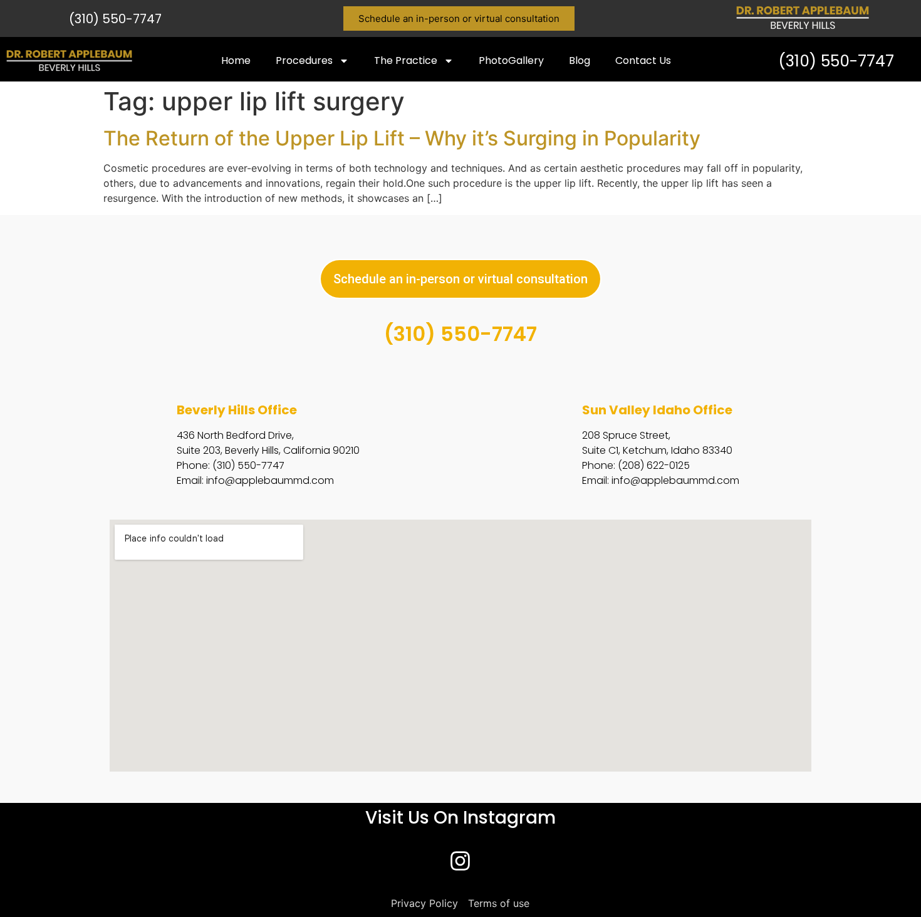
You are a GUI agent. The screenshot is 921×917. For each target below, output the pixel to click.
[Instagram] (460, 861)
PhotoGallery (511, 60)
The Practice (405, 60)
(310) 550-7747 (115, 19)
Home (236, 60)
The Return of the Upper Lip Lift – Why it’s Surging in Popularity (401, 138)
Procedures (304, 60)
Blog (579, 60)
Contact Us (643, 60)
